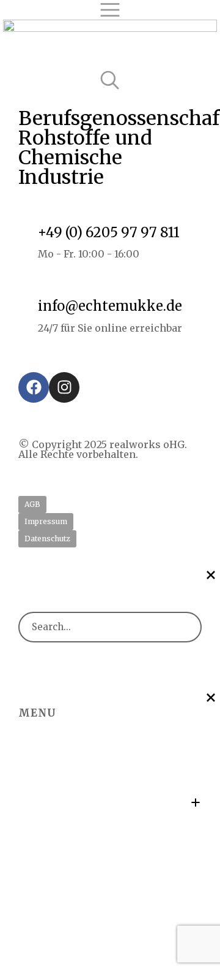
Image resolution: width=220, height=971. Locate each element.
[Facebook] (33, 387)
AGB (32, 504)
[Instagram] (64, 387)
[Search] (182, 627)
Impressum (45, 521)
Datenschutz (47, 538)
